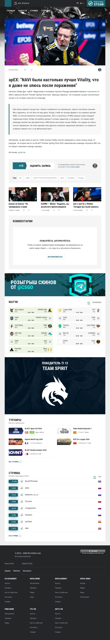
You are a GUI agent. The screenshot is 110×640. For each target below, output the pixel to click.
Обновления (34, 583)
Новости (22, 11)
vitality (27, 178)
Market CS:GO (27, 563)
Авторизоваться (55, 257)
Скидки (7, 601)
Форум (82, 583)
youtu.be (21, 152)
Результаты (97, 302)
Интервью (71, 178)
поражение (92, 92)
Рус (99, 477)
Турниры (45, 11)
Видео (82, 588)
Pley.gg (81, 178)
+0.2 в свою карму (73, 167)
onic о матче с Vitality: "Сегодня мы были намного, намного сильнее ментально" (86, 205)
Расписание (84, 597)
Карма (7, 571)
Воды (82, 592)
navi (20, 178)
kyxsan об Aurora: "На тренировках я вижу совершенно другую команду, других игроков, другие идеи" (22, 205)
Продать (8, 588)
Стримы (34, 11)
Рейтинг (16, 571)
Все (88, 302)
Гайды (32, 592)
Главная (11, 11)
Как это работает (11, 592)
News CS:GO (9, 563)
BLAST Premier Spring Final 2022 (45, 178)
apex (62, 178)
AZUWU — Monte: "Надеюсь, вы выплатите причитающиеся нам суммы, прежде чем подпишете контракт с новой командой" (55, 205)
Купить (7, 583)
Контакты (27, 571)
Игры (32, 597)
